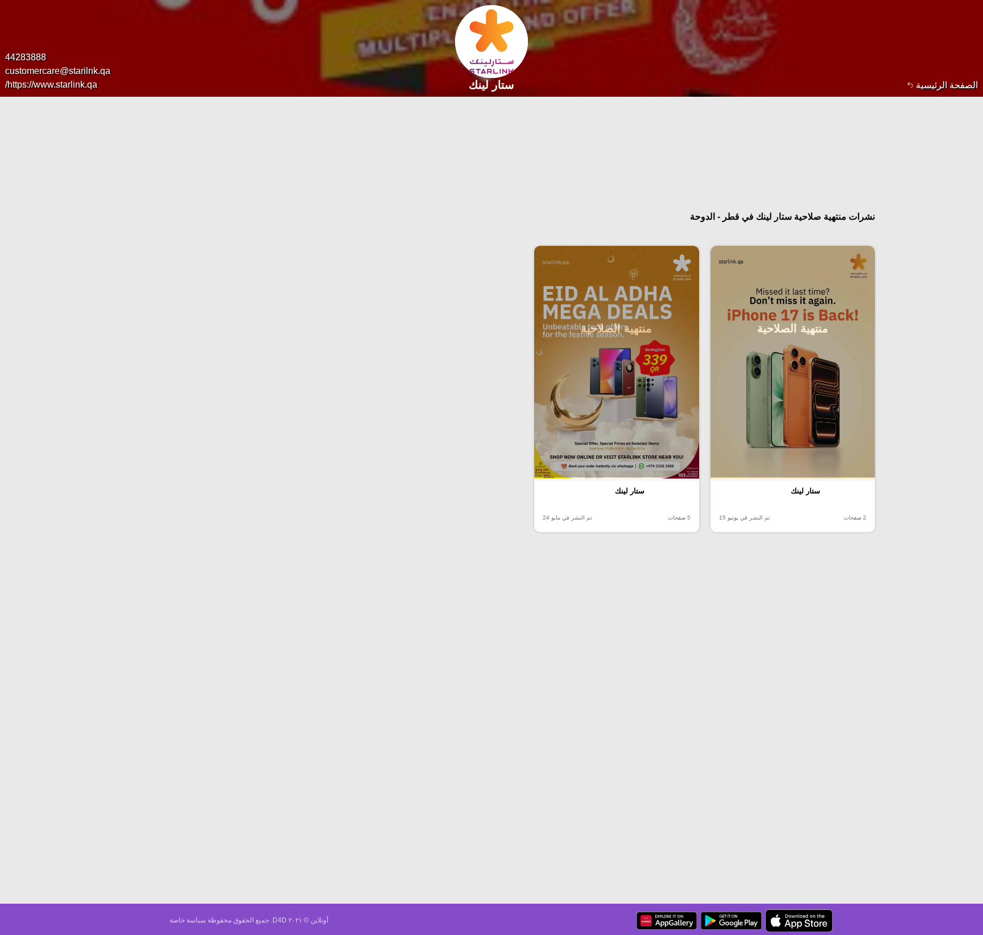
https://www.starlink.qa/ (51, 84)
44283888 (25, 57)
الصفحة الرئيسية (946, 85)
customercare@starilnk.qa (57, 71)
